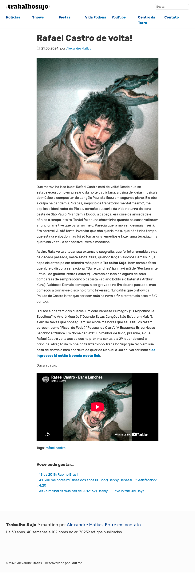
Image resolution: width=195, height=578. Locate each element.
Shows (38, 17)
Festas (64, 17)
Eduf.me (76, 563)
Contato (171, 17)
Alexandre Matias (78, 48)
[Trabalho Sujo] (28, 7)
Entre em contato (123, 524)
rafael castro (56, 448)
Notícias (13, 17)
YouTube (119, 17)
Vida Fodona (95, 17)
